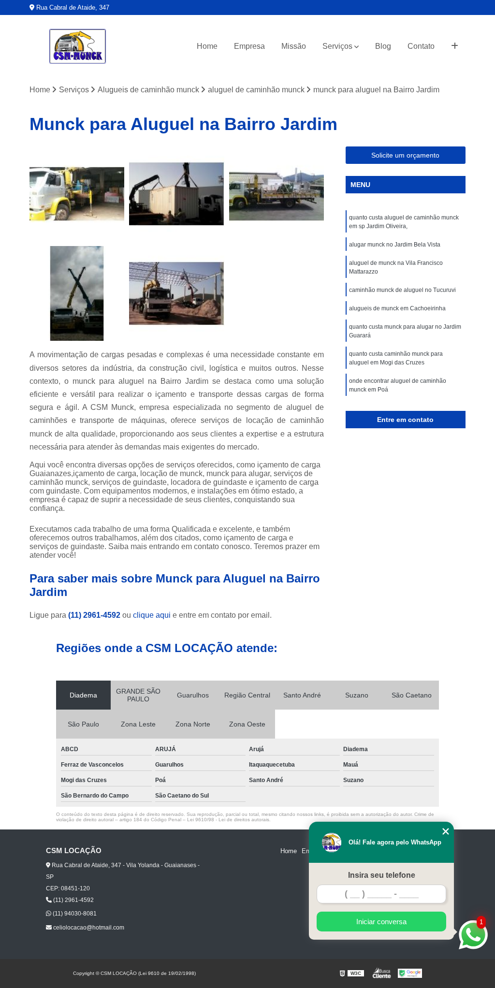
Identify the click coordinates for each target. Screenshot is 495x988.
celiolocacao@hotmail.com (88, 927)
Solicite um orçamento (405, 155)
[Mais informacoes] (455, 46)
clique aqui (152, 615)
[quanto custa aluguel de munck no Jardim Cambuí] (176, 193)
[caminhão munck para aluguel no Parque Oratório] (276, 193)
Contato (421, 46)
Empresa (249, 46)
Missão (293, 46)
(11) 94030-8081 (74, 913)
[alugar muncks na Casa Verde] (176, 293)
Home (207, 46)
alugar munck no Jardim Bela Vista (394, 244)
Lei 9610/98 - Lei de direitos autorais (228, 819)
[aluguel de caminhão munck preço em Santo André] (76, 293)
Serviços (337, 46)
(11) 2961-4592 (95, 615)
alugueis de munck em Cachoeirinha (397, 308)
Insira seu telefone (381, 875)
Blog (383, 46)
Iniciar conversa (381, 921)
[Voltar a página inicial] (77, 46)
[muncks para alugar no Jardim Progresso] (76, 193)
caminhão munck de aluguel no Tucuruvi (402, 290)
